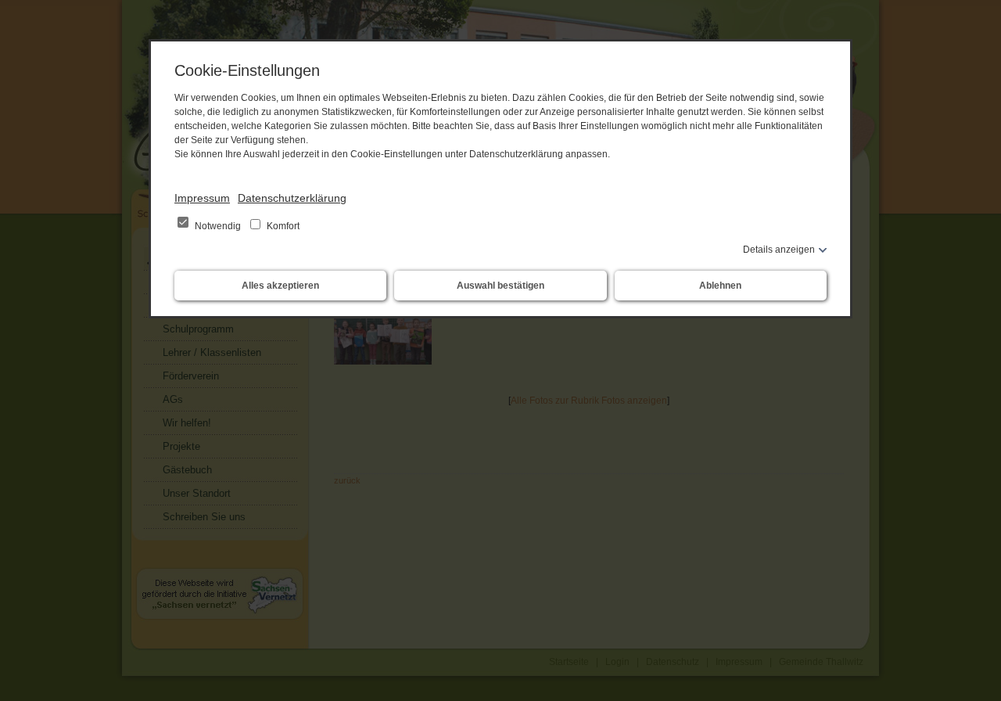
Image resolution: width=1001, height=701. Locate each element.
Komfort (282, 226)
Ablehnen (720, 285)
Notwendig (217, 226)
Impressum (202, 198)
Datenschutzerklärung (292, 198)
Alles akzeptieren (280, 285)
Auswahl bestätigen (500, 285)
